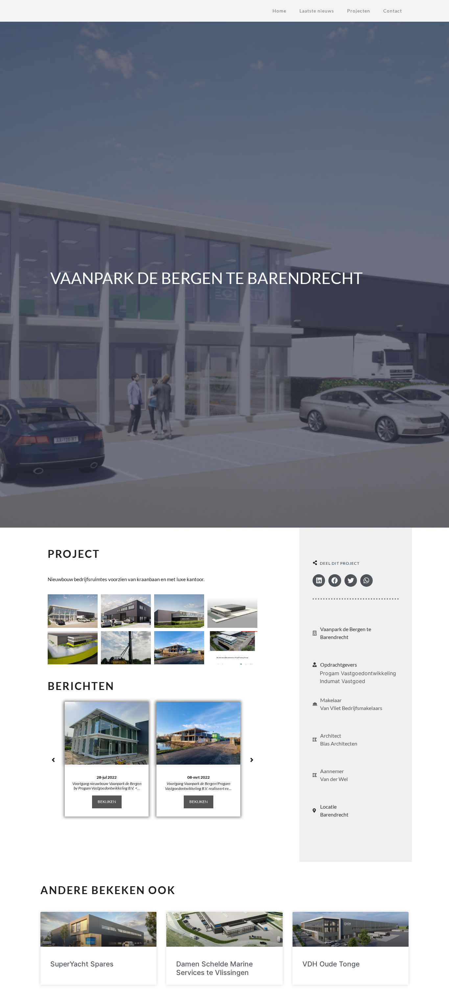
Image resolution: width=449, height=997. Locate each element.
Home (279, 10)
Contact (392, 10)
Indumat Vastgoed (342, 681)
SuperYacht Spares (81, 964)
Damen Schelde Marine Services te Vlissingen (214, 968)
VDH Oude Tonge (331, 964)
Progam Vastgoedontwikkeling (358, 673)
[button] (319, 580)
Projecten (358, 10)
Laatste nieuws (316, 10)
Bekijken (107, 801)
